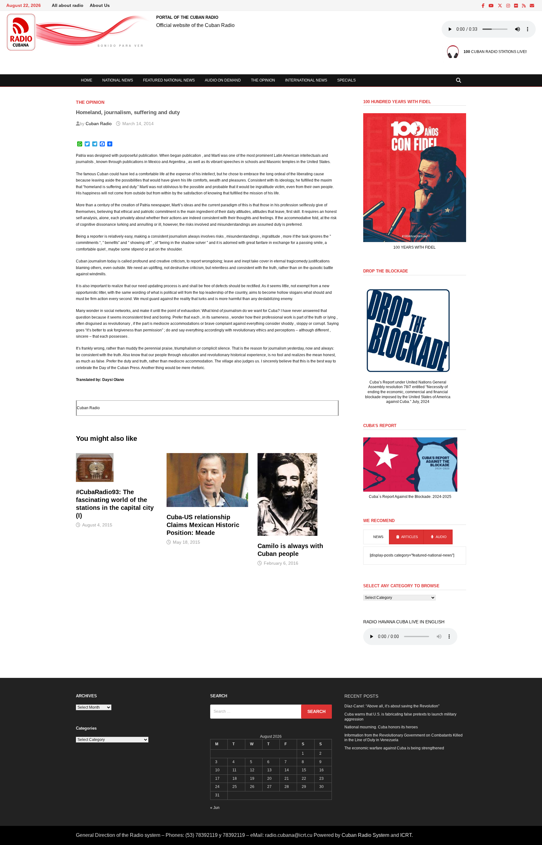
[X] (500, 6)
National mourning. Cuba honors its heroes (381, 727)
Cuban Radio (99, 123)
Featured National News (169, 80)
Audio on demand (223, 80)
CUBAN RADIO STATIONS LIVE (494, 52)
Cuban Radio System (365, 835)
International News (306, 80)
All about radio (67, 5)
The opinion (263, 80)
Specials (346, 80)
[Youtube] (491, 6)
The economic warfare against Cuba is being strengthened (394, 748)
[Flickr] (516, 6)
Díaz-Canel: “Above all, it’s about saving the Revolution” (391, 706)
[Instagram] (509, 6)
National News (117, 80)
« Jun (215, 807)
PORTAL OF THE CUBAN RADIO (187, 17)
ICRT (406, 835)
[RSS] (524, 6)
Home (86, 80)
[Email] (532, 6)
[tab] (376, 537)
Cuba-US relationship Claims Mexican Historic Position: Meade (203, 525)
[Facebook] (483, 6)
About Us (100, 5)
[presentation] (376, 537)
